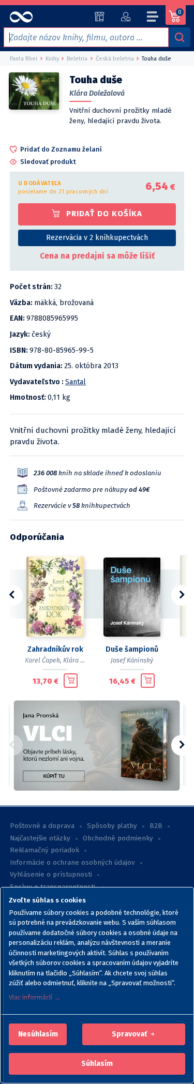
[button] (38, 1034)
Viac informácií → (35, 997)
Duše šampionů (132, 649)
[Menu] (153, 18)
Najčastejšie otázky (40, 838)
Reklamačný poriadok (44, 850)
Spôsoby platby (112, 826)
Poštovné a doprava (42, 826)
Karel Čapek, (43, 660)
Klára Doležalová (97, 93)
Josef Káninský (132, 660)
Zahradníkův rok (55, 649)
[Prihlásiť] (125, 16)
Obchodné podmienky (118, 838)
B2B (156, 826)
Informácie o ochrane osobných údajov (72, 863)
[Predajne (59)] (99, 16)
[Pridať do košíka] (71, 680)
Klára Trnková (83, 660)
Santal (75, 382)
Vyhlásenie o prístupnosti (51, 874)
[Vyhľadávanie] (179, 37)
